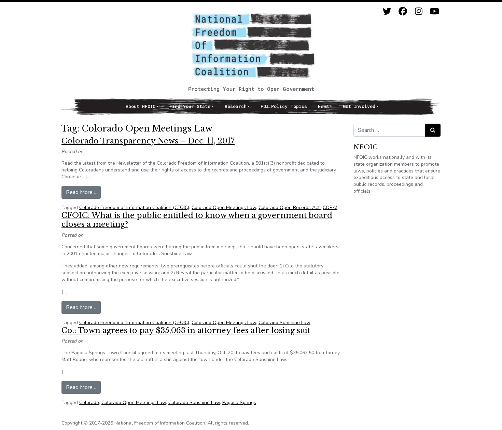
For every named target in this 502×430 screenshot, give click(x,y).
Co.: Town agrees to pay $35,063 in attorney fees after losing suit (185, 330)
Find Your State (189, 106)
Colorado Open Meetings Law (224, 207)
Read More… (83, 192)
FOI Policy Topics (284, 106)
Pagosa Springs (239, 402)
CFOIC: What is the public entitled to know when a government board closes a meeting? (196, 220)
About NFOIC (140, 106)
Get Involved (359, 106)
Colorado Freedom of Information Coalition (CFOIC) (134, 207)
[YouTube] (434, 11)
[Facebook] (402, 11)
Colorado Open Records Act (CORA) (298, 207)
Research (236, 106)
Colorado (89, 402)
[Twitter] (387, 11)
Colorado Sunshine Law (284, 322)
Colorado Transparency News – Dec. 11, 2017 (148, 140)
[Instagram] (418, 11)
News (323, 106)
